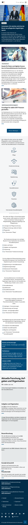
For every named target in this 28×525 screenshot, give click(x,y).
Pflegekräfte (7, 230)
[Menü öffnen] (26, 2)
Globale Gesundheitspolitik (10, 327)
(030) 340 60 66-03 (6, 493)
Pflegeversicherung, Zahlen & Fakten (13, 228)
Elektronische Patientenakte (10, 269)
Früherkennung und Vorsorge (11, 308)
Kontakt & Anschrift (7, 463)
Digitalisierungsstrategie (9, 266)
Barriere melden (19, 505)
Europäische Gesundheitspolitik (11, 325)
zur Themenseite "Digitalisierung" (12, 271)
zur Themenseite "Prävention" (11, 312)
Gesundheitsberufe (8, 285)
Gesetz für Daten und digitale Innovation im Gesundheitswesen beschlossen (13, 67)
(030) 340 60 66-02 (6, 488)
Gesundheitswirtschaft (9, 289)
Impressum (18, 501)
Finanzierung (7, 249)
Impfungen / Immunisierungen (11, 306)
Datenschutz (6, 501)
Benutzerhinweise (19, 498)
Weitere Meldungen (13, 130)
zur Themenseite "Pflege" (10, 232)
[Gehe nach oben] (25, 522)
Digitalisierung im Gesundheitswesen (13, 264)
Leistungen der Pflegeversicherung (12, 226)
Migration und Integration (10, 330)
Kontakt (4, 498)
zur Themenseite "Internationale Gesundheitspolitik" (11, 333)
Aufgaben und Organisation (10, 247)
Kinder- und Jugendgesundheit (11, 310)
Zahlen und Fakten (8, 245)
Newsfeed (16, 516)
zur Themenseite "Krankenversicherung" (13, 251)
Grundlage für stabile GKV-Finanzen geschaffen (12, 108)
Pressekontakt (5, 472)
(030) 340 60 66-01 (6, 484)
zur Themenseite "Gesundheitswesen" (13, 291)
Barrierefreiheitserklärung (7, 505)
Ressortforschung (7, 433)
